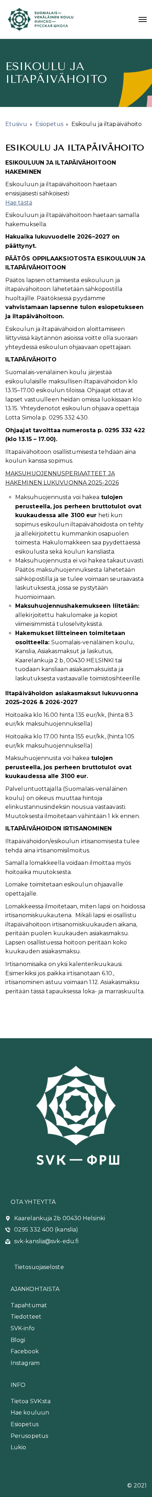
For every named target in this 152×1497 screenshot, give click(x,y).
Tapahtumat (29, 1305)
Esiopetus (25, 1424)
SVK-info (23, 1328)
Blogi (18, 1340)
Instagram (25, 1363)
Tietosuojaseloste (39, 1267)
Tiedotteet (26, 1316)
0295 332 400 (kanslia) (46, 1229)
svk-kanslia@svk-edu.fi (46, 1241)
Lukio (19, 1447)
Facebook (25, 1351)
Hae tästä (18, 202)
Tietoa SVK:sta (31, 1401)
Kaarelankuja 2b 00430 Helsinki (59, 1218)
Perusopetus (29, 1436)
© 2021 (137, 1485)
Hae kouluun (30, 1412)
